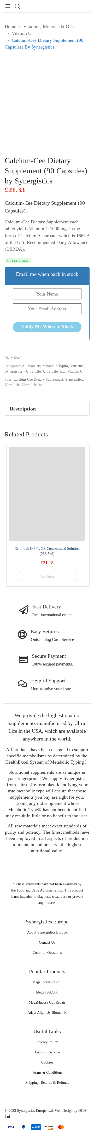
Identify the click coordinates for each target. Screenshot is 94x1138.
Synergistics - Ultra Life (23, 371)
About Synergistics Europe (47, 932)
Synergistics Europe (31, 1111)
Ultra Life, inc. (54, 371)
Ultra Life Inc (32, 385)
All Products (31, 366)
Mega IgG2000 (47, 992)
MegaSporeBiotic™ (47, 982)
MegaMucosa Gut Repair (47, 1002)
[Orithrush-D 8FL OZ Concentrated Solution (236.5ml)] (47, 494)
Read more (46, 577)
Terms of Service (47, 1052)
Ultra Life (12, 385)
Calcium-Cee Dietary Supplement (38, 379)
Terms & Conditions (47, 1072)
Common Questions (47, 953)
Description (23, 409)
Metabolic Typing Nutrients (63, 366)
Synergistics (74, 379)
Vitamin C (75, 371)
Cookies (47, 1062)
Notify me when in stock (47, 326)
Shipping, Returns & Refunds (47, 1083)
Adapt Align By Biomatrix (47, 1012)
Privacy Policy (47, 1042)
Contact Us (47, 942)
